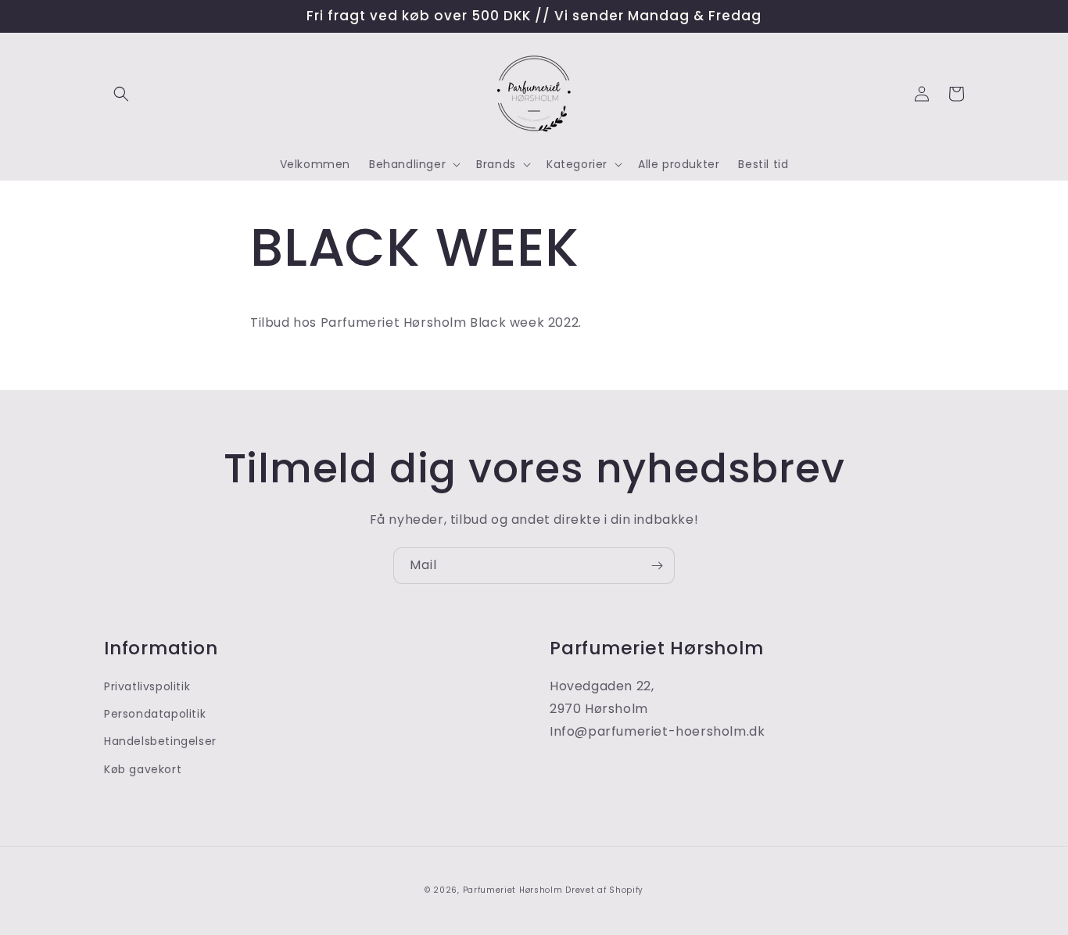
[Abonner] (657, 565)
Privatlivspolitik (147, 686)
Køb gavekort (142, 769)
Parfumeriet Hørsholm (513, 890)
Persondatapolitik (155, 714)
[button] (121, 94)
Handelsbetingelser (160, 741)
